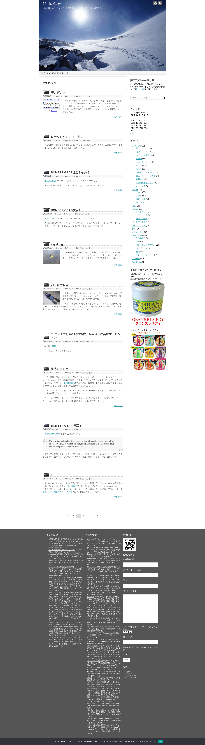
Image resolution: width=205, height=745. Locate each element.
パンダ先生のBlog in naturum (98, 667)
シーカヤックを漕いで (95, 633)
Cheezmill (140, 89)
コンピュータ (141, 248)
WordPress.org (130, 677)
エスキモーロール (143, 162)
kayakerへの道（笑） (95, 554)
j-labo (89, 548)
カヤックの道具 (142, 155)
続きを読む (118, 117)
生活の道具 (141, 238)
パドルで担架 (59, 285)
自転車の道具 (141, 219)
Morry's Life (91, 558)
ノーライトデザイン (56, 592)
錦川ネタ (140, 179)
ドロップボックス (55, 577)
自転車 (135, 209)
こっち (71, 103)
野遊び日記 (91, 703)
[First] (68, 515)
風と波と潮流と (93, 718)
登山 (134, 206)
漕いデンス (58, 92)
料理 (138, 252)
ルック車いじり (142, 212)
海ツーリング (141, 152)
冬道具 (139, 196)
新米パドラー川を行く (52, 492)
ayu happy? (91, 539)
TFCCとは (67, 492)
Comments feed (131, 675)
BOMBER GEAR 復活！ (66, 425)
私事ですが (137, 236)
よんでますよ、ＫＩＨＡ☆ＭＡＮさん (101, 618)
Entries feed (129, 673)
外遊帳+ (90, 678)
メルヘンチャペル (55, 609)
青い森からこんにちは (95, 710)
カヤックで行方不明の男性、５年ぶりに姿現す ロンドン (86, 335)
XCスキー (140, 202)
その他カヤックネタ (144, 183)
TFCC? (55, 475)
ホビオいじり (138, 232)
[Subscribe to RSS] (160, 3)
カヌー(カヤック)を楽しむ (97, 627)
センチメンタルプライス (96, 652)
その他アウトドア (139, 222)
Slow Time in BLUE (94, 567)
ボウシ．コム (53, 603)
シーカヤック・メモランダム (98, 639)
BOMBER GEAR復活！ (66, 210)
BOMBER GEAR (51, 434)
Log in (127, 672)
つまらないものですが (145, 245)
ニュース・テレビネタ (145, 176)
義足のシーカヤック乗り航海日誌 (99, 697)
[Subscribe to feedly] (155, 3)
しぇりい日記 (92, 586)
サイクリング (141, 215)
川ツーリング (141, 148)
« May (132, 133)
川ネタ (139, 166)
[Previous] (73, 515)
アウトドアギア (139, 226)
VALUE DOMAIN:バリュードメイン (62, 550)
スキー (135, 190)
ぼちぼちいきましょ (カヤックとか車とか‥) (104, 607)
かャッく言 (141, 186)
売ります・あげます (144, 255)
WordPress (137, 262)
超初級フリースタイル (145, 172)
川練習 (139, 159)
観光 (138, 241)
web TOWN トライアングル (59, 560)
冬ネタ (139, 192)
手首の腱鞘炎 (71, 486)
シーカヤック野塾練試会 (58, 567)
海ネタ (139, 169)
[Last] (98, 515)
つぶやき (90, 597)
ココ (54, 346)
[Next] (93, 515)
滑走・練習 (141, 199)
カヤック (136, 146)
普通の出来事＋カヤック (96, 688)
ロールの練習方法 (67, 383)
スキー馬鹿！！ (93, 646)
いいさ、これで (93, 575)
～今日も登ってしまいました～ (99, 725)
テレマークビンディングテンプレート (54, 73)
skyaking (57, 244)
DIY (133, 229)
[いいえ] (202, 741)
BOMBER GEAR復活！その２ (70, 172)
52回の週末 (52, 4)
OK (160, 741)
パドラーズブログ (94, 661)
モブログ (136, 259)
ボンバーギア (50, 181)
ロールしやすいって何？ (67, 136)
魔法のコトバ (59, 368)
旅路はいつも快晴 (94, 682)
